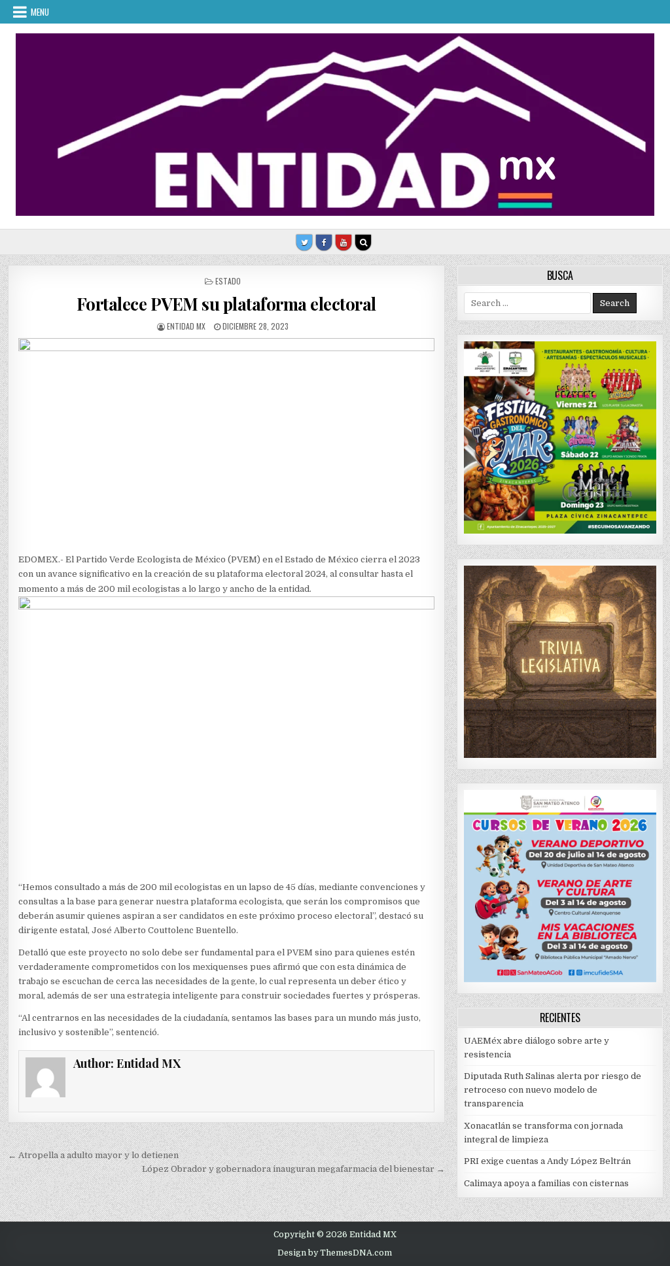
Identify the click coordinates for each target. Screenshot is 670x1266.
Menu (40, 11)
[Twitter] (304, 242)
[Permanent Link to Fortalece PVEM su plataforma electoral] (226, 442)
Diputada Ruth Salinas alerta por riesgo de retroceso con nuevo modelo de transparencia (552, 1089)
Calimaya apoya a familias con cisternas (546, 1183)
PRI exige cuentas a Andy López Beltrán (547, 1161)
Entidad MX (186, 326)
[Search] (363, 242)
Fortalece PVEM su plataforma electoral (226, 303)
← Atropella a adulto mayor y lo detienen (93, 1155)
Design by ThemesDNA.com (334, 1252)
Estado (228, 280)
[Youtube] (343, 242)
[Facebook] (324, 242)
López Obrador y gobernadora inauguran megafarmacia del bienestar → (293, 1169)
